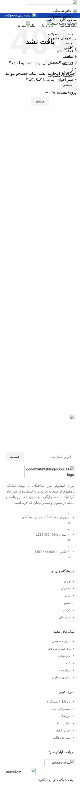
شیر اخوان (65, 79)
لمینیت (68, 64)
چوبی (69, 56)
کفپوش (67, 72)
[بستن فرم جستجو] (74, 5)
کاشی (68, 48)
